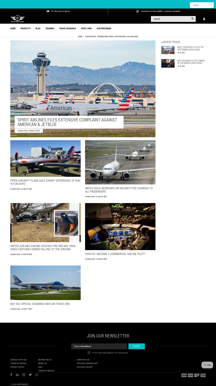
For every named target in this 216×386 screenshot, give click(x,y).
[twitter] (30, 375)
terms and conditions (106, 352)
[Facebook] (11, 375)
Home (80, 37)
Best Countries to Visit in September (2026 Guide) (190, 48)
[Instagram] (23, 375)
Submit (136, 346)
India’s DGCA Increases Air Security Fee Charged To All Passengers (119, 189)
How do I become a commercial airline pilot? (115, 254)
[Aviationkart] (17, 18)
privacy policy (123, 352)
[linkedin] (17, 375)
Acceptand (110, 352)
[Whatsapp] (36, 375)
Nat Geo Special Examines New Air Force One (40, 304)
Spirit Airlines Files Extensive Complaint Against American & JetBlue (67, 122)
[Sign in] (204, 19)
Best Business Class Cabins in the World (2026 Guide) (191, 62)
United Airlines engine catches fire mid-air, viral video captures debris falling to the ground (43, 247)
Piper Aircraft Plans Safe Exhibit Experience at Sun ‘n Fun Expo (45, 182)
